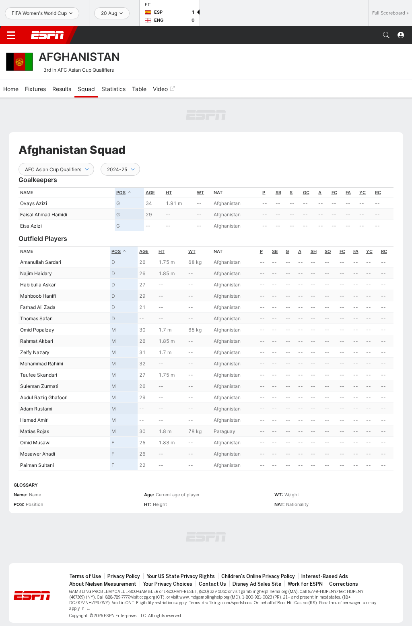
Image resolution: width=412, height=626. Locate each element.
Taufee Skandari (38, 375)
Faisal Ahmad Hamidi (43, 214)
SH (314, 251)
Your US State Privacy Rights (180, 576)
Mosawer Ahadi (37, 454)
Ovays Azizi (33, 203)
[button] (386, 35)
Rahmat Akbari (36, 341)
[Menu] (11, 35)
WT (200, 192)
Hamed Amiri (34, 420)
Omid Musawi (35, 442)
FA (348, 192)
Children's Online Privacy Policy (258, 576)
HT (169, 192)
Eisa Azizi (31, 226)
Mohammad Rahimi (41, 364)
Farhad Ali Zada (38, 307)
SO (328, 251)
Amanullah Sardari (40, 262)
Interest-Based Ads (324, 576)
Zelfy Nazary (34, 352)
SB (278, 192)
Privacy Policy (123, 576)
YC (362, 192)
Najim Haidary (36, 273)
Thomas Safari (36, 318)
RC (378, 192)
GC (306, 192)
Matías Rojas (34, 431)
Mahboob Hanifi (38, 296)
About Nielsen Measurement (102, 584)
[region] (206, 209)
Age (150, 192)
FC (334, 192)
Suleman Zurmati (39, 386)
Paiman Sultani (37, 465)
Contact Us (212, 584)
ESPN (47, 35)
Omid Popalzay (37, 330)
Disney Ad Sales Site (257, 584)
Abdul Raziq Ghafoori (44, 397)
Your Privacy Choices (167, 584)
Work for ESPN (305, 584)
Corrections (343, 584)
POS (121, 192)
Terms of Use (85, 576)
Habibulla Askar (38, 285)
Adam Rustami (36, 409)
